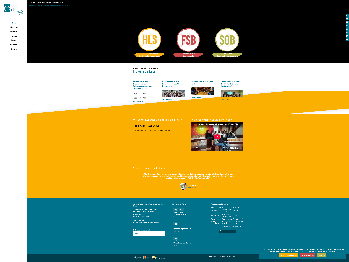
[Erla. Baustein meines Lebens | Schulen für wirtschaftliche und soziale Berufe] (14, 9)
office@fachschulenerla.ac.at (149, 222)
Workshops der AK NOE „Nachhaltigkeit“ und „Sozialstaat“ (230, 84)
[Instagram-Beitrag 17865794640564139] (216, 223)
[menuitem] (14, 23)
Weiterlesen (137, 101)
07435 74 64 (143, 220)
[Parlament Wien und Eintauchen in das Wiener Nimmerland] (173, 93)
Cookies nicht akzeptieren (307, 255)
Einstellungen (321, 255)
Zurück (137, 175)
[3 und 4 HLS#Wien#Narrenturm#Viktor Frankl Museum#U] (238, 223)
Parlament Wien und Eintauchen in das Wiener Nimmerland (172, 84)
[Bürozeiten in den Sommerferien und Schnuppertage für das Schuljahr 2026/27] (144, 96)
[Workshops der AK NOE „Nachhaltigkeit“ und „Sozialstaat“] (232, 93)
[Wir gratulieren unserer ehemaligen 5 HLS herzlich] (216, 212)
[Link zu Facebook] (7, 55)
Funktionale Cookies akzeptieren (289, 255)
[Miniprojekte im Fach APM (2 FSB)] (202, 91)
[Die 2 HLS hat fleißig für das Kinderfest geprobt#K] (227, 223)
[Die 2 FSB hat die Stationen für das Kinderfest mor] (238, 212)
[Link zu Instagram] (20, 55)
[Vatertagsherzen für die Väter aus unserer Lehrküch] (227, 212)
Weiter (239, 175)
